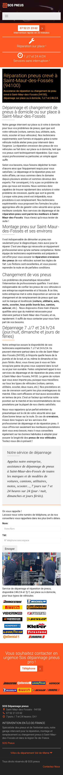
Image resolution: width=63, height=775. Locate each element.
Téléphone (29, 668)
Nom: (5, 523)
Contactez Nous (51, 766)
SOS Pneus (8, 743)
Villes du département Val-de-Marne (30, 752)
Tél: (4, 535)
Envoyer (10, 548)
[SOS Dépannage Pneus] (13, 5)
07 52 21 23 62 (29, 28)
